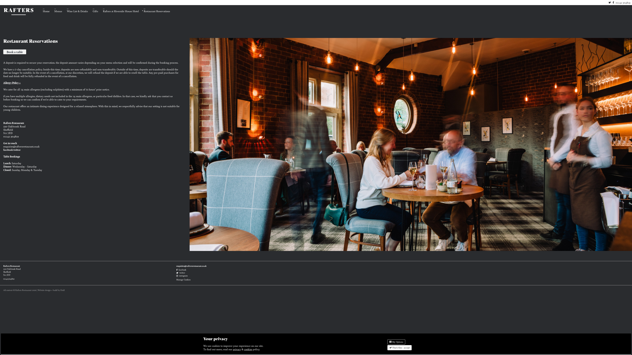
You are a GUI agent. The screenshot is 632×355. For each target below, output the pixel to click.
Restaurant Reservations (157, 11)
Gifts (95, 11)
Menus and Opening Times (69, 31)
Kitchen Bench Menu (66, 15)
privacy (237, 349)
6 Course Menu (62, 20)
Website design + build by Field (51, 290)
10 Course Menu (63, 25)
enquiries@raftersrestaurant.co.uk (21, 146)
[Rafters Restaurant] (18, 11)
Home (46, 11)
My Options (397, 341)
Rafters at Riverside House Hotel (121, 11)
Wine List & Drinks (77, 11)
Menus (58, 11)
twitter (17, 150)
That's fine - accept (401, 347)
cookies (248, 349)
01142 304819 (623, 2)
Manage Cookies (183, 279)
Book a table (15, 52)
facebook (8, 150)
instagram (183, 275)
